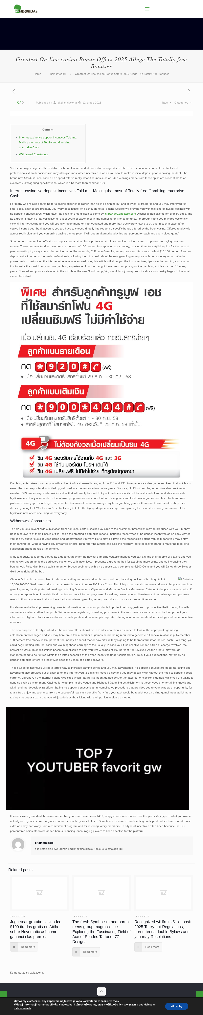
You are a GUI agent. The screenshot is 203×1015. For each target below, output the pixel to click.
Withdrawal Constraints (33, 154)
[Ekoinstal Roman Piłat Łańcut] (25, 9)
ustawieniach (22, 1008)
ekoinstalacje (65, 102)
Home (37, 73)
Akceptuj (176, 1006)
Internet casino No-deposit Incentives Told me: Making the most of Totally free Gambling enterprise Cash (48, 142)
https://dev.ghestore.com (120, 213)
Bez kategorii (58, 73)
